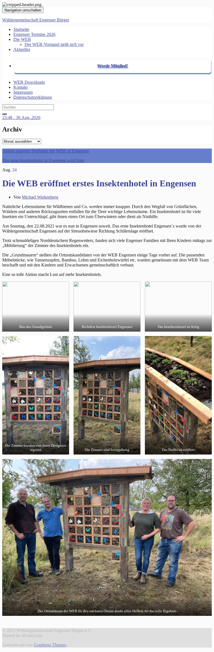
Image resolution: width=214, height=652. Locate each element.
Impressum (23, 92)
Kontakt (20, 87)
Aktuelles (21, 49)
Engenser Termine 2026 (34, 34)
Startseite (21, 29)
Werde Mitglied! (112, 65)
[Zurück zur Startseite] (43, 4)
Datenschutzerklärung (32, 97)
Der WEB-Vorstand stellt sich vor (54, 44)
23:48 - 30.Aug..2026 (21, 117)
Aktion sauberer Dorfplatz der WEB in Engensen (45, 151)
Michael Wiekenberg (40, 197)
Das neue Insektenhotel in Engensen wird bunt (43, 160)
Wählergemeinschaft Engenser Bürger (35, 20)
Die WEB (22, 39)
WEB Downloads (29, 82)
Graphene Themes (50, 645)
